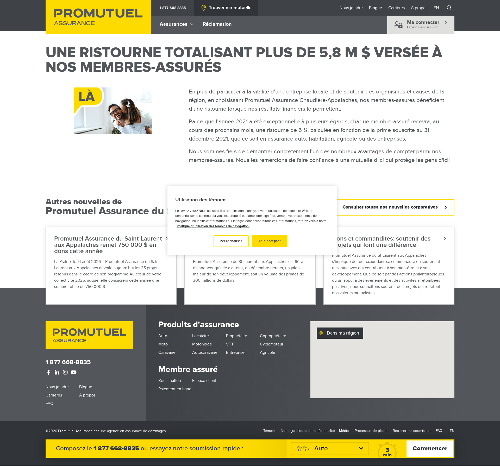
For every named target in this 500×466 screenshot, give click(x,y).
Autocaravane (204, 352)
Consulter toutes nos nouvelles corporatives (390, 207)
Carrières (396, 7)
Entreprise (235, 352)
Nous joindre (351, 7)
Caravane (167, 352)
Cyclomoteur (271, 344)
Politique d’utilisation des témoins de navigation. (213, 226)
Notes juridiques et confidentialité (308, 431)
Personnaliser (231, 241)
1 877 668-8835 (173, 8)
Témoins (270, 431)
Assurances (174, 24)
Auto (162, 335)
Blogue (375, 7)
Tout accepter (269, 241)
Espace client (204, 380)
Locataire (200, 335)
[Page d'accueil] (98, 17)
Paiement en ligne (174, 389)
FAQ (49, 403)
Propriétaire (236, 335)
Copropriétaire (273, 335)
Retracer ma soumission (412, 431)
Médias (345, 431)
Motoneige (202, 344)
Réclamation (217, 24)
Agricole (267, 352)
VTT (230, 344)
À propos (419, 7)
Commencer (430, 448)
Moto (163, 344)
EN (436, 7)
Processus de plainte (372, 431)
